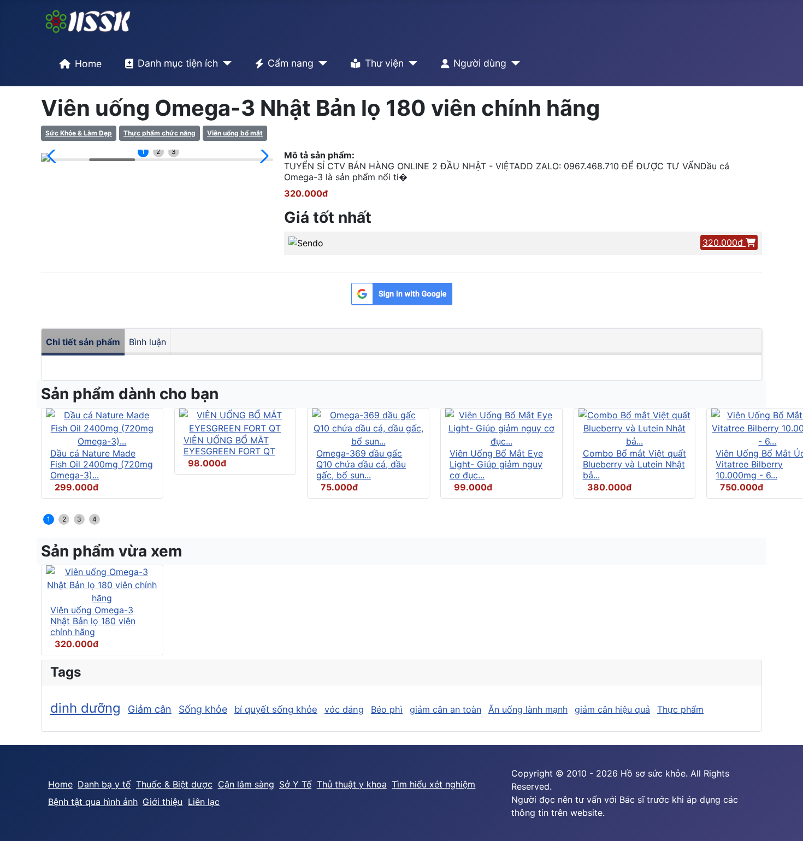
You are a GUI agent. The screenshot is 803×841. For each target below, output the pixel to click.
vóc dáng (344, 709)
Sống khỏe (203, 709)
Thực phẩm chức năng (159, 133)
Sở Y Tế (295, 784)
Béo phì (387, 709)
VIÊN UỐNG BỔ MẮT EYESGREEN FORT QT (229, 446)
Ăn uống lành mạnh (528, 709)
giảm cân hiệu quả (612, 709)
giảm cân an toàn (445, 709)
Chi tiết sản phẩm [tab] (83, 341)
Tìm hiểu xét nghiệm (433, 784)
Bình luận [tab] (147, 341)
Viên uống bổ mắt (235, 133)
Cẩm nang (291, 63)
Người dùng (479, 63)
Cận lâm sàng (246, 784)
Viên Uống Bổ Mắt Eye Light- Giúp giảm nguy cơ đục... (496, 464)
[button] (53, 156)
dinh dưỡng (85, 708)
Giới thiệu (162, 801)
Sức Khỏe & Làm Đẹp (78, 133)
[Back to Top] (784, 820)
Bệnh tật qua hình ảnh (93, 801)
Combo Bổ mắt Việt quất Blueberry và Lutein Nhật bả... (634, 464)
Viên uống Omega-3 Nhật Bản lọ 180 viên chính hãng (92, 621)
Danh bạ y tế (104, 784)
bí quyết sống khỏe (275, 709)
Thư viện (384, 63)
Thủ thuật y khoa (352, 784)
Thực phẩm (680, 709)
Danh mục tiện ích (178, 63)
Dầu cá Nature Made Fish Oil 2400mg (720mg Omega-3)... (101, 464)
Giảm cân (150, 709)
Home (88, 63)
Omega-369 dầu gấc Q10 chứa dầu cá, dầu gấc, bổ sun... (361, 464)
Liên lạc (204, 801)
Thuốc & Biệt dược (174, 784)
